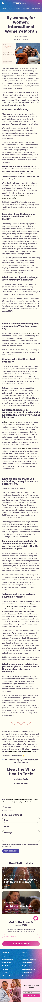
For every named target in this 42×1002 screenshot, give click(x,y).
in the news (9, 799)
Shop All (24, 953)
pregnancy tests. (9, 198)
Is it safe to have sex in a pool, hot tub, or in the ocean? (20, 880)
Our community (10, 422)
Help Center (6, 956)
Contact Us (5, 953)
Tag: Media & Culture (26, 802)
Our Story (5, 972)
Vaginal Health (27, 962)
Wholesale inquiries (28, 969)
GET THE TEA (31, 995)
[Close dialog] (40, 980)
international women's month (23, 799)
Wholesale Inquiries (8, 976)
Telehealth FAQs (7, 959)
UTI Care (25, 956)
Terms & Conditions (28, 976)
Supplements (26, 966)
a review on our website (29, 333)
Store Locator (6, 962)
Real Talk (5, 966)
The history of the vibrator (18, 906)
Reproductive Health (29, 959)
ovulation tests (21, 195)
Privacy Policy (27, 972)
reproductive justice (12, 802)
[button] (4, 8)
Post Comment (11, 851)
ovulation (13, 751)
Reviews (5, 969)
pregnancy (26, 751)
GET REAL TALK (21, 944)
